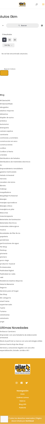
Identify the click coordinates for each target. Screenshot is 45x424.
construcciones (6, 145)
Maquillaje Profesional (9, 196)
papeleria (4, 236)
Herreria (3, 179)
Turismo (3, 311)
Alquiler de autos (7, 117)
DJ (1, 165)
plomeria (3, 253)
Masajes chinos (6, 206)
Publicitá (22, 408)
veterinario (4, 318)
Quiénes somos (22, 397)
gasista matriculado (8, 172)
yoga (2, 321)
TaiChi (2, 308)
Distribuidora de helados (10, 158)
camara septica (6, 131)
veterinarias (5, 315)
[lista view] (9, 40)
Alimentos (4, 114)
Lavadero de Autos (7, 182)
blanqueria (4, 128)
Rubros (22, 401)
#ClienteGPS (5, 100)
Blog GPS (22, 404)
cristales (3, 155)
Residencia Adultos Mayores (11, 281)
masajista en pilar (7, 209)
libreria (3, 185)
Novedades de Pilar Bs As (10, 233)
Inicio (22, 394)
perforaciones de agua (9, 243)
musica (3, 230)
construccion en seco (8, 141)
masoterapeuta (6, 216)
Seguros (3, 287)
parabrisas (4, 240)
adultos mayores (7, 111)
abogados (4, 107)
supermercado (6, 304)
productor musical (7, 264)
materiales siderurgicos (9, 226)
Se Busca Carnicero (8, 331)
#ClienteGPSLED (6, 104)
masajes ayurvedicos (8, 203)
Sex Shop (3, 294)
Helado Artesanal (7, 175)
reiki (1, 277)
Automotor (4, 124)
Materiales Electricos (8, 223)
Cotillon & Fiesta (6, 151)
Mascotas (4, 213)
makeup (3, 189)
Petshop (3, 250)
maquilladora (5, 192)
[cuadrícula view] (4, 40)
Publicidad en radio (7, 274)
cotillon (3, 148)
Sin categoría (5, 298)
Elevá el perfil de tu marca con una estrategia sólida (21, 341)
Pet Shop (3, 247)
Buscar (24, 25)
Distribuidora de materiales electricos (15, 162)
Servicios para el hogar (9, 291)
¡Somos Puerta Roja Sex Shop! (11, 344)
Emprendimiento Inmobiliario (11, 168)
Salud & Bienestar (7, 284)
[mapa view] (15, 40)
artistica (3, 121)
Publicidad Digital (7, 270)
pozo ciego (4, 260)
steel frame (4, 301)
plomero (3, 257)
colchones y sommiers (9, 138)
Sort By (7, 45)
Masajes (3, 199)
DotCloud (30, 421)
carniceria (4, 134)
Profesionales (5, 267)
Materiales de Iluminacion (10, 219)
